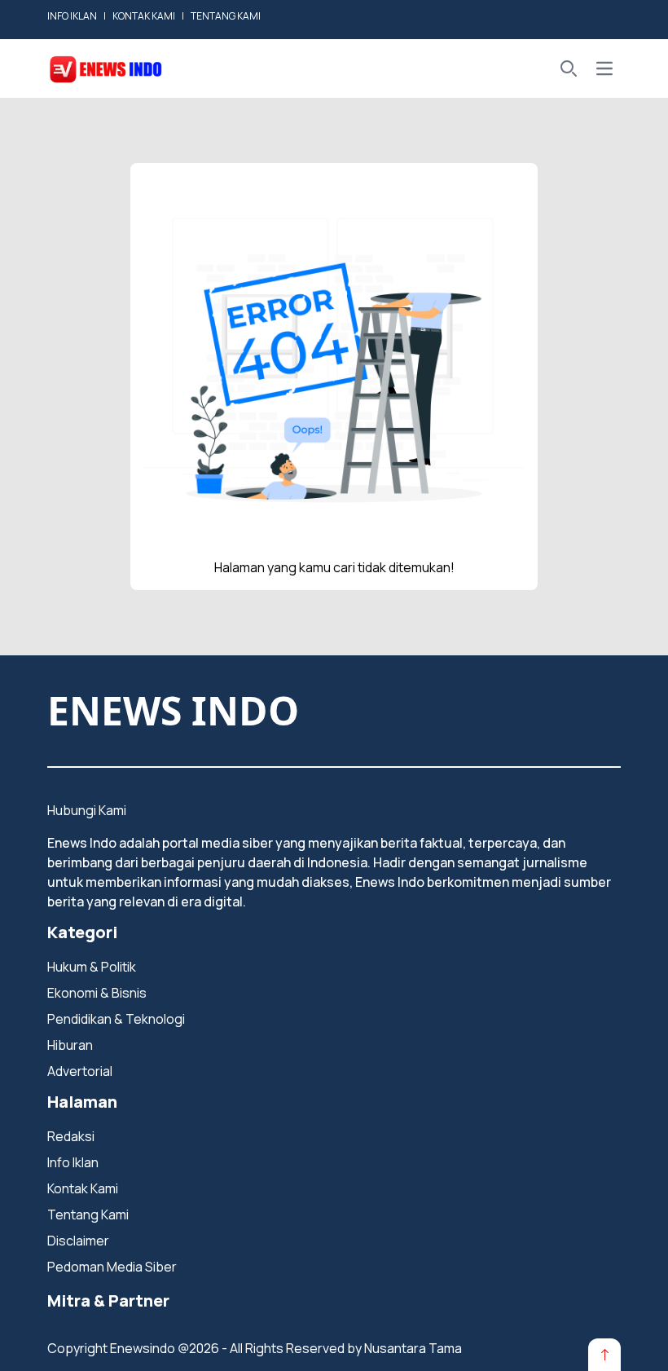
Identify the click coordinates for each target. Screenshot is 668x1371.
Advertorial (79, 1071)
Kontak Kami (82, 1188)
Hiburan (70, 1045)
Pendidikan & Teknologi (116, 1019)
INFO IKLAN (72, 16)
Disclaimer (78, 1241)
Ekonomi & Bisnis (97, 993)
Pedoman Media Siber (112, 1267)
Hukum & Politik (91, 967)
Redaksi (70, 1136)
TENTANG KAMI (226, 16)
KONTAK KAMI (143, 16)
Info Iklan (73, 1162)
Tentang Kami (88, 1214)
